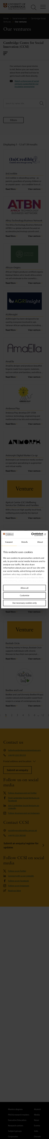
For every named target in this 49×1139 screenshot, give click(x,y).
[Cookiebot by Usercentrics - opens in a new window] (34, 534)
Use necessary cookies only (24, 602)
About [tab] (40, 542)
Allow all (24, 588)
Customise (24, 595)
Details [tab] (24, 542)
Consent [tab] (9, 542)
